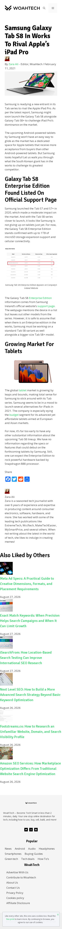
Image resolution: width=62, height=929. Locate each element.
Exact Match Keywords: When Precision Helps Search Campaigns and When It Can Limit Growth (30, 620)
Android (20, 848)
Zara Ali (13, 64)
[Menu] (52, 8)
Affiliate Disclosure (18, 903)
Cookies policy (15, 898)
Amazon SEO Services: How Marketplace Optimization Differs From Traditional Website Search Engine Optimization (30, 768)
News (8, 848)
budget (14, 415)
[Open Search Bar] (44, 8)
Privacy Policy (14, 893)
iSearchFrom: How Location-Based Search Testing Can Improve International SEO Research (26, 657)
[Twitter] (26, 829)
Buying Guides (34, 854)
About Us (12, 882)
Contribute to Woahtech (21, 877)
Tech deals (27, 859)
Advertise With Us (17, 872)
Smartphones (13, 854)
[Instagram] (31, 829)
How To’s (43, 859)
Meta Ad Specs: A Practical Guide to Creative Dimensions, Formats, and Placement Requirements (27, 583)
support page (46, 306)
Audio (32, 848)
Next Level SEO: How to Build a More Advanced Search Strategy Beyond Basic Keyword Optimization (30, 694)
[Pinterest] (36, 829)
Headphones (47, 848)
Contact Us (13, 887)
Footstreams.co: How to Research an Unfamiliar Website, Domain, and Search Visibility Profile (30, 731)
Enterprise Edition (40, 298)
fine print (10, 919)
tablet (22, 390)
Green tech (11, 859)
